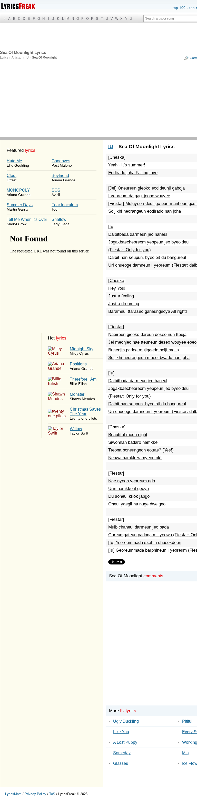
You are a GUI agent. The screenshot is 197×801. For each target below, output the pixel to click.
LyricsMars (13, 794)
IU (110, 146)
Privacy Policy (35, 794)
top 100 (179, 8)
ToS (52, 794)
